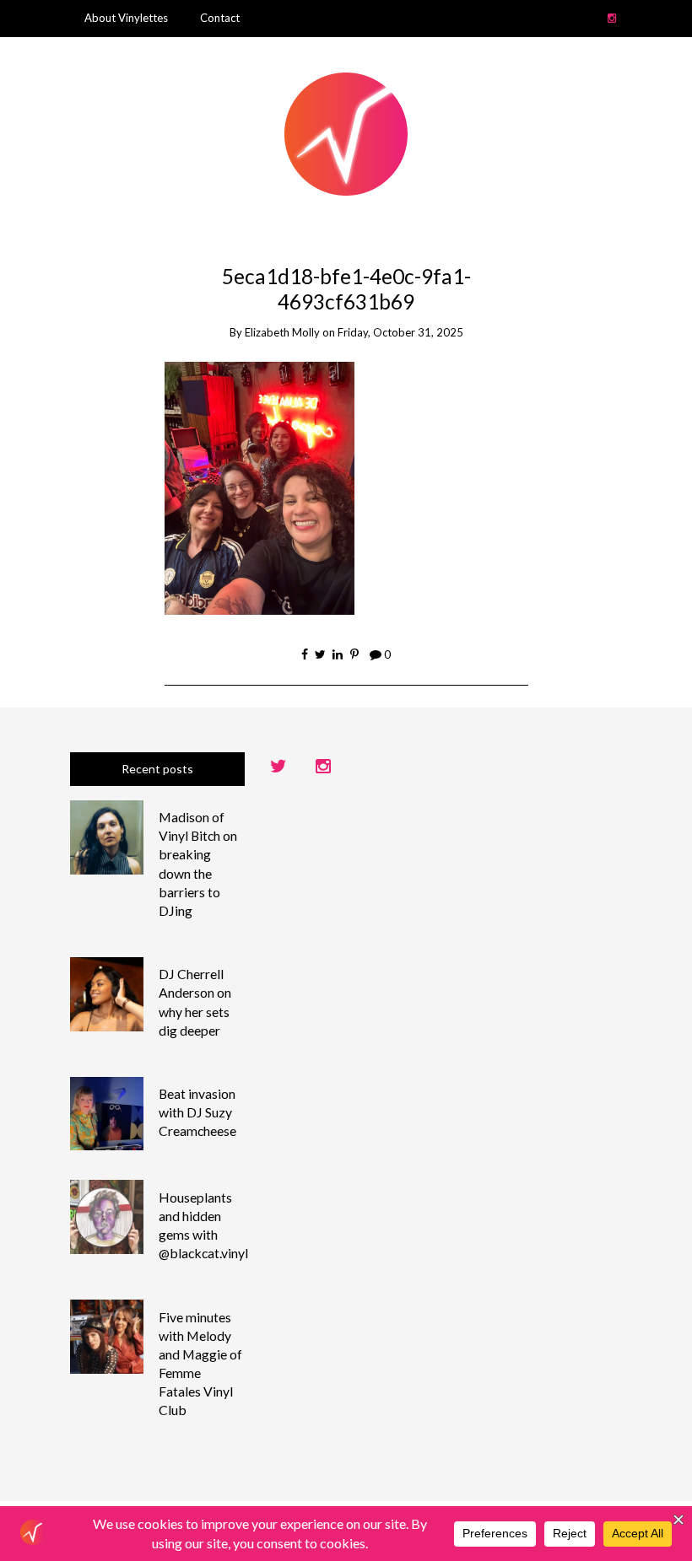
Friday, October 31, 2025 (400, 332)
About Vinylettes (126, 17)
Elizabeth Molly (282, 332)
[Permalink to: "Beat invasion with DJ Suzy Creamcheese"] (107, 1112)
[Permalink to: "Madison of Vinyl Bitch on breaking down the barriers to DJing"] (107, 835)
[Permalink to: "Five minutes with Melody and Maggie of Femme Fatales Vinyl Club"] (107, 1335)
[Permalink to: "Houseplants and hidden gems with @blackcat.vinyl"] (107, 1215)
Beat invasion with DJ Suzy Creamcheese (197, 1111)
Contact (220, 17)
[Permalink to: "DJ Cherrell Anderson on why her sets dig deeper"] (107, 992)
